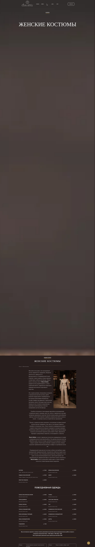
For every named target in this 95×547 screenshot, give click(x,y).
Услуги (20, 366)
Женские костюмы (26, 366)
